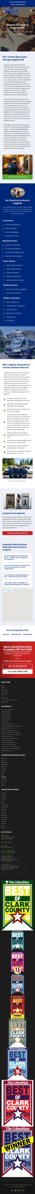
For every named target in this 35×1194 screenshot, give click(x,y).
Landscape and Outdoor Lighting (9, 738)
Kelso (2, 775)
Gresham (3, 795)
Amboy (3, 785)
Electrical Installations (7, 709)
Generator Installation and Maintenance (11, 726)
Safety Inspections (6, 718)
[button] (31, 10)
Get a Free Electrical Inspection (9, 700)
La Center (3, 768)
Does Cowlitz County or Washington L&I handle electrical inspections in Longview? (16, 583)
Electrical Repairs (5, 712)
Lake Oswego (4, 805)
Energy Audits (4, 722)
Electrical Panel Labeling (7, 728)
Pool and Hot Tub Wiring (7, 736)
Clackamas (4, 809)
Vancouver (4, 758)
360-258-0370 (8, 842)
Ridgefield (3, 766)
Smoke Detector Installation (8, 744)
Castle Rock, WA (16, 634)
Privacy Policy (4, 702)
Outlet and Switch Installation (9, 730)
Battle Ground (4, 764)
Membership (4, 698)
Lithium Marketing (20, 1186)
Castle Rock (4, 781)
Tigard (2, 803)
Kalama (3, 773)
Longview (3, 777)
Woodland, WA (27, 634)
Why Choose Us (5, 691)
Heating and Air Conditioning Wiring (10, 748)
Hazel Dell (4, 779)
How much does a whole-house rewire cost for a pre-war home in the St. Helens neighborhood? (16, 567)
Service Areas (4, 689)
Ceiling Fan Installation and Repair (10, 732)
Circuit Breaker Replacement (8, 742)
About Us (3, 687)
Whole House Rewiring (7, 740)
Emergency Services (6, 750)
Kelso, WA (6, 634)
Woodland (3, 770)
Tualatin (3, 811)
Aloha (2, 801)
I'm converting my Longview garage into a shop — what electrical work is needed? (16, 576)
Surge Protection (5, 720)
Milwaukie (3, 819)
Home (2, 685)
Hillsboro (3, 797)
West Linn (3, 813)
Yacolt (2, 783)
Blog (2, 696)
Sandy (2, 825)
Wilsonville (4, 815)
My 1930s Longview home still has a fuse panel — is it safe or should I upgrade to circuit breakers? (16, 557)
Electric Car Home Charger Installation (11, 734)
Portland (3, 793)
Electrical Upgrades (6, 716)
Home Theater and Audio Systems (10, 746)
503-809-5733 (8, 847)
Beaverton (4, 799)
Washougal (4, 762)
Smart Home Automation (7, 724)
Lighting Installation (6, 714)
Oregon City (4, 807)
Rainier (3, 827)
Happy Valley (4, 817)
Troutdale (3, 821)
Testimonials (4, 694)
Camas (3, 760)
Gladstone (4, 823)
